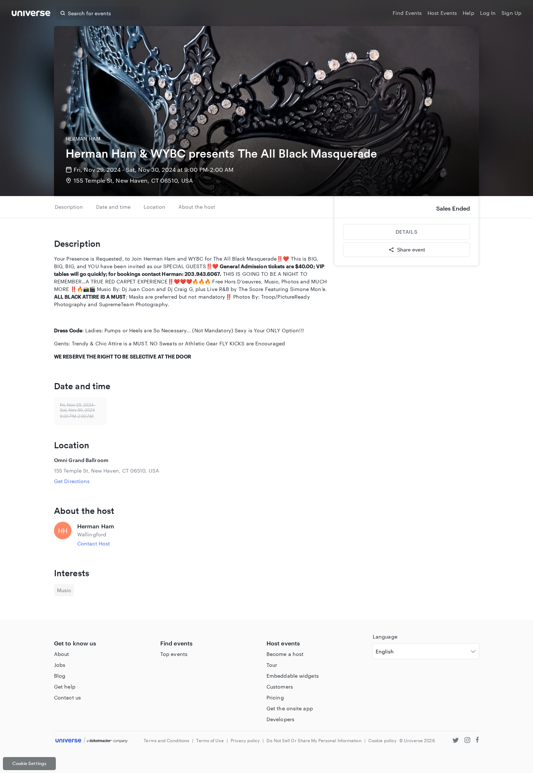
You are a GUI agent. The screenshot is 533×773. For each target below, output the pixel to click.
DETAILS (406, 232)
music (64, 590)
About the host (196, 207)
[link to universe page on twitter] (456, 741)
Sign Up (511, 13)
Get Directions (72, 481)
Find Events (407, 13)
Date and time (113, 207)
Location (154, 207)
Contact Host (93, 543)
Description (69, 207)
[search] (63, 13)
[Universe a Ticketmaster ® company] (91, 740)
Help (468, 13)
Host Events (442, 13)
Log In (488, 13)
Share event (411, 250)
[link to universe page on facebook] (477, 741)
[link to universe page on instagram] (467, 741)
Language (385, 636)
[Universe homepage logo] (31, 14)
